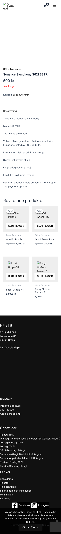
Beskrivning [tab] (10, 111)
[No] (57, 521)
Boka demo (6, 478)
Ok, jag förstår (30, 527)
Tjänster (4, 482)
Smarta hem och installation (16, 490)
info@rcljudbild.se (10, 405)
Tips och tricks (8, 486)
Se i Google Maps (10, 347)
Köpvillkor (5, 498)
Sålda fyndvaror (12, 69)
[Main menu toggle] (54, 6)
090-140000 (7, 409)
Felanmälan (6, 494)
